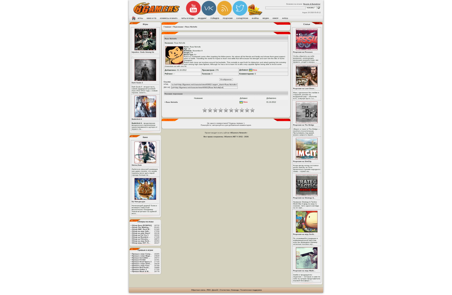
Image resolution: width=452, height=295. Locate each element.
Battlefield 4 (137, 119)
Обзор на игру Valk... (141, 231)
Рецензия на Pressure (303, 52)
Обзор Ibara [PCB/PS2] (142, 225)
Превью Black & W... (141, 271)
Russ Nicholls (191, 27)
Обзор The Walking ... (141, 227)
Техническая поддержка (251, 290)
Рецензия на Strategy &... (304, 198)
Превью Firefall (138, 260)
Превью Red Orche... (141, 267)
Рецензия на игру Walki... (304, 271)
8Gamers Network (238, 133)
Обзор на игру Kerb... (141, 241)
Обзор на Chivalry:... (141, 239)
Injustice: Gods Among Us (143, 52)
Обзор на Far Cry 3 (140, 235)
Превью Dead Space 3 (141, 262)
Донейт (215, 290)
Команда (235, 290)
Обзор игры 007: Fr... (141, 243)
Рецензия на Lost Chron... (304, 88)
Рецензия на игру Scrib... (304, 234)
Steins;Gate (137, 165)
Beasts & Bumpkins (311, 4)
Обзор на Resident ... (141, 237)
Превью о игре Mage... (142, 256)
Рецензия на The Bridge (303, 125)
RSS (209, 290)
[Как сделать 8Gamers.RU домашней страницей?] (134, 18)
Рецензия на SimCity (302, 161)
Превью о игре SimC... (142, 264)
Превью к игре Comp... (142, 254)
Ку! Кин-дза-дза (138, 202)
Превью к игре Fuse (141, 266)
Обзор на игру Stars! (141, 233)
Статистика (225, 290)
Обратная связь (198, 290)
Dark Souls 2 (137, 83)
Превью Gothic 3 (139, 269)
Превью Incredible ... (141, 258)
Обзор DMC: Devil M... (141, 229)
